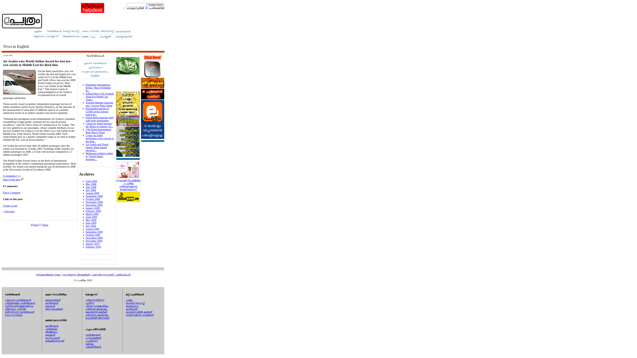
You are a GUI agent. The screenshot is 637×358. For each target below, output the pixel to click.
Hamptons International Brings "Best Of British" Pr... (98, 87)
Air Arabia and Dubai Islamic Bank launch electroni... (97, 147)
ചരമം (129, 300)
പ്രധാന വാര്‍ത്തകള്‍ (18, 300)
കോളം (89, 343)
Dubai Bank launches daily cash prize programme (100, 119)
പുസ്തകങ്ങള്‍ (93, 337)
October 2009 (93, 235)
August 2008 (92, 193)
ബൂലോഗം (132, 306)
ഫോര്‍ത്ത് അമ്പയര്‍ (97, 318)
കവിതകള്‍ (51, 303)
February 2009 (93, 211)
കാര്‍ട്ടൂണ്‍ (132, 309)
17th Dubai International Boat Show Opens (98, 131)
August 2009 (92, 229)
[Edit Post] (22, 179)
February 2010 (93, 246)
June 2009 (91, 223)
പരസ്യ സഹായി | (103, 274)
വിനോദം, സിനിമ (15, 309)
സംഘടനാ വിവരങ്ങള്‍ (76, 274)
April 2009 (91, 217)
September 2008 (94, 196)
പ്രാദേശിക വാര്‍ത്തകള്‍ (20, 303)
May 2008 (91, 184)
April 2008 (91, 181)
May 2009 (91, 220)
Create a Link (10, 205)
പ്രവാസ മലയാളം (96, 315)
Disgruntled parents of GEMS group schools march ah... (97, 111)
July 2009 (91, 226)
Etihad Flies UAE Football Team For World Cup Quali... (100, 96)
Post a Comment (11, 192)
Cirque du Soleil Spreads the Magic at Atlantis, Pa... (99, 125)
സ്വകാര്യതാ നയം (48, 274)
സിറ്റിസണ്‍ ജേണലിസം (19, 306)
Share (45, 225)
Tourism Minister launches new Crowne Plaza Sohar (99, 104)
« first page (9, 211)
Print (36, 225)
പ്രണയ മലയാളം (96, 309)
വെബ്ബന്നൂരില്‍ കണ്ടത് (139, 312)
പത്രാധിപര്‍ (122, 274)
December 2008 (94, 205)
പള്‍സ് (89, 303)
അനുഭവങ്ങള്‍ (54, 309)
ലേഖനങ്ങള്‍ (52, 300)
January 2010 (93, 243)
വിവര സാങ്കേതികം (96, 306)
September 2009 (94, 232)
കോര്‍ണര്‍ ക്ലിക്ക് (96, 312)
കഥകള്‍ (50, 306)
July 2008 (91, 190)
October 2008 (93, 199)
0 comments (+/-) (12, 176)
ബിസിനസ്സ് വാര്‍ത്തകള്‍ (19, 312)
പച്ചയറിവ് (91, 340)
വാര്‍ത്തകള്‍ (92, 334)
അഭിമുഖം (51, 331)
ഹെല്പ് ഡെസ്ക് (135, 303)
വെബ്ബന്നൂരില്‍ (135, 8)
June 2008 (91, 187)
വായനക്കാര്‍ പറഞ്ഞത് (139, 315)
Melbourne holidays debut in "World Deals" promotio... (99, 156)
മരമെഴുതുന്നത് (54, 340)
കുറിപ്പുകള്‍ (52, 337)
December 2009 (94, 240)
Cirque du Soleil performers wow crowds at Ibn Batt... (100, 138)
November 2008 (94, 202)
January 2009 (93, 208)
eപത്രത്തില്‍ (156, 8)
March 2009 (92, 214)
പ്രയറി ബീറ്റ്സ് (94, 300)
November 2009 (94, 238)
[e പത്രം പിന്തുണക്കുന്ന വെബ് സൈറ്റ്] (128, 189)
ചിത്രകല (51, 329)
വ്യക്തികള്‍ (93, 346)
